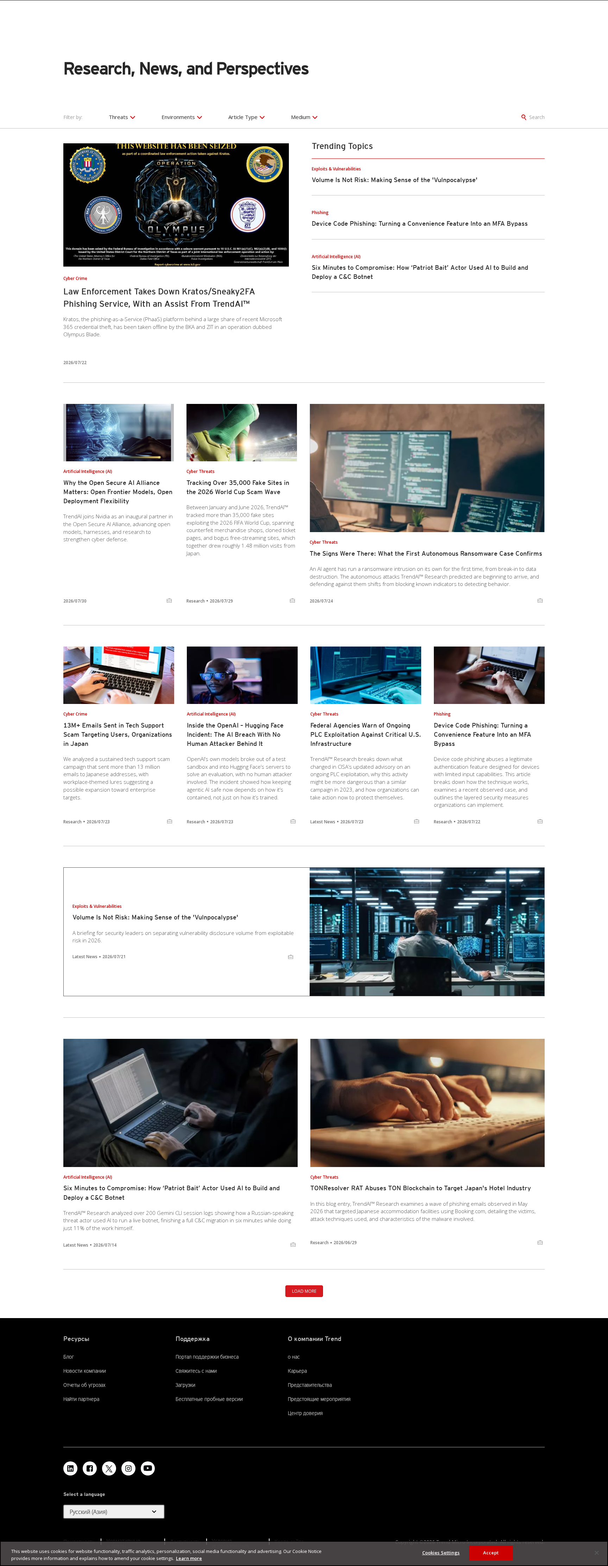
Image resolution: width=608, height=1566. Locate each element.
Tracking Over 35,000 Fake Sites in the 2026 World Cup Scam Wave (237, 487)
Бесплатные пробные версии (209, 1399)
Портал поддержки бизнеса (207, 1357)
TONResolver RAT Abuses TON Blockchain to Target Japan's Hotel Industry (420, 1188)
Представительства (310, 1385)
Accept (491, 1552)
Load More (304, 1291)
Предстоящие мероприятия (319, 1399)
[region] (304, 1553)
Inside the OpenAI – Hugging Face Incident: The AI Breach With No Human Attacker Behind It (235, 734)
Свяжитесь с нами (196, 1371)
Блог (68, 1357)
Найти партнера (81, 1399)
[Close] (596, 1552)
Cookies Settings (441, 1552)
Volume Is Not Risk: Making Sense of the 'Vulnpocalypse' (394, 179)
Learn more (189, 1558)
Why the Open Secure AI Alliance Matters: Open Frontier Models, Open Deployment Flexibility (117, 492)
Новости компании (84, 1371)
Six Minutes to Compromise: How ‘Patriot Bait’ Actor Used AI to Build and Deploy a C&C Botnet (171, 1192)
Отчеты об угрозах (84, 1385)
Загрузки (185, 1385)
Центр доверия (305, 1413)
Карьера (297, 1371)
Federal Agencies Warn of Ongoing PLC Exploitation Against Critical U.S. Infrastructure (365, 734)
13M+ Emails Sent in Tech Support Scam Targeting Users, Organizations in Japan (117, 734)
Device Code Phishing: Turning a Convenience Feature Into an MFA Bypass (420, 223)
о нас (294, 1357)
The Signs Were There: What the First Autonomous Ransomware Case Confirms (426, 553)
